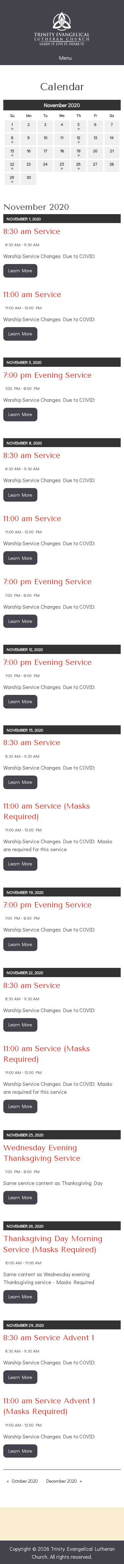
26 (78, 164)
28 (112, 164)
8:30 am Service (31, 231)
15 (12, 150)
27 (95, 164)
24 (45, 164)
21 (112, 150)
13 (95, 137)
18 (62, 150)
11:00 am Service (32, 294)
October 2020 (25, 1481)
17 (45, 150)
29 (12, 177)
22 (12, 164)
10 (45, 137)
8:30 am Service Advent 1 (48, 1337)
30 (29, 177)
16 (29, 150)
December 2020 (61, 1481)
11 (61, 137)
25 (62, 164)
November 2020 (62, 104)
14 (112, 137)
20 (95, 150)
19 (79, 150)
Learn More (20, 270)
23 (29, 164)
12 (78, 137)
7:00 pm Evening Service (47, 375)
